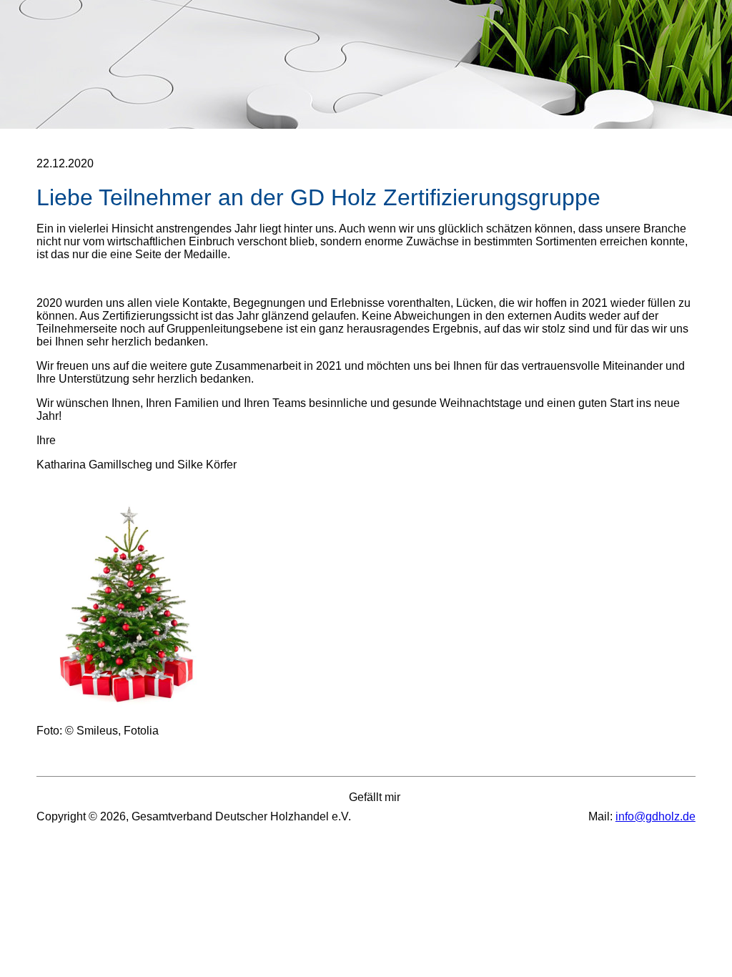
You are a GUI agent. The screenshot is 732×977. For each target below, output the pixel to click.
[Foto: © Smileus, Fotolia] (127, 706)
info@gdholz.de (655, 816)
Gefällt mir (366, 797)
